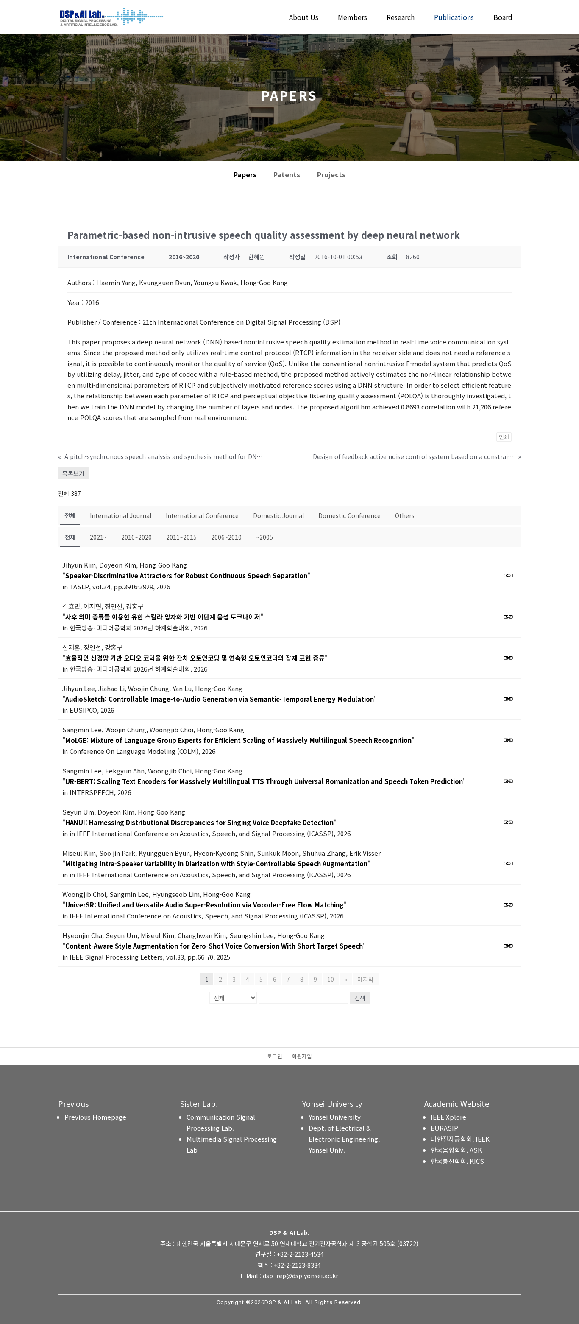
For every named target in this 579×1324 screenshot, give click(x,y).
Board (502, 18)
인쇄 (504, 437)
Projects (331, 174)
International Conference (202, 515)
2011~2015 (181, 537)
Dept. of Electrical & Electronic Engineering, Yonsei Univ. (344, 1138)
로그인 (274, 1056)
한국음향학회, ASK (456, 1149)
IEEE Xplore (448, 1116)
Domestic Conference (349, 515)
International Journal (120, 515)
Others (405, 515)
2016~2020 (136, 537)
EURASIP (444, 1127)
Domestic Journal (278, 515)
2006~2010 (226, 537)
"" (186, 575)
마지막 (365, 979)
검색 (359, 998)
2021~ (98, 537)
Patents (286, 174)
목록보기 (73, 473)
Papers (245, 174)
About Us (303, 18)
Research (401, 18)
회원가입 (302, 1056)
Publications (454, 18)
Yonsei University (335, 1116)
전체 (69, 515)
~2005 (264, 537)
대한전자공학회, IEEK (460, 1138)
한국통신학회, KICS (457, 1160)
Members (352, 18)
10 (330, 979)
